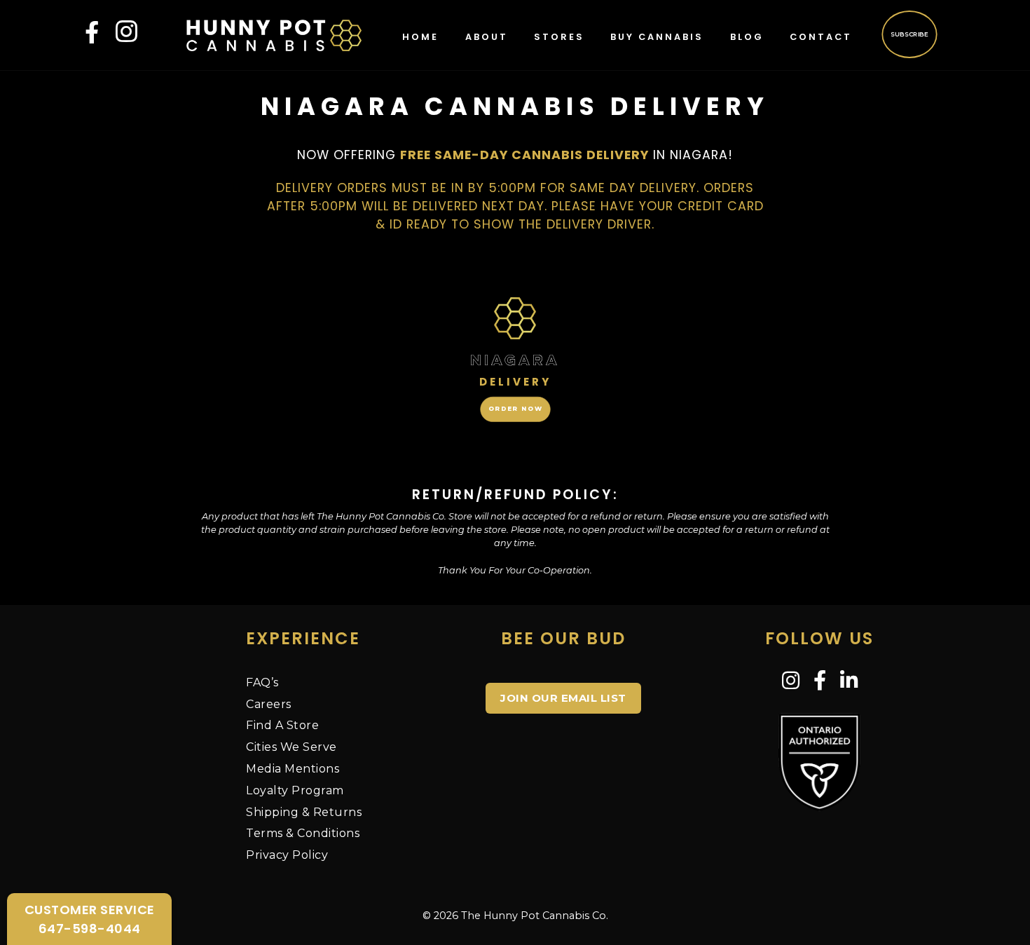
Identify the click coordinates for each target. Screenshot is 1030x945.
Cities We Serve (291, 747)
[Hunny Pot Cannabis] (274, 34)
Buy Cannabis (656, 37)
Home (420, 37)
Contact (821, 37)
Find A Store (282, 725)
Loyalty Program (295, 790)
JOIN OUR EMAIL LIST (563, 698)
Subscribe (909, 33)
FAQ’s (262, 682)
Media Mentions (292, 768)
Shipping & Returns (304, 812)
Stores (559, 37)
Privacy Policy (287, 855)
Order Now (515, 409)
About (486, 37)
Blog (747, 37)
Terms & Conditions (302, 833)
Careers (268, 704)
